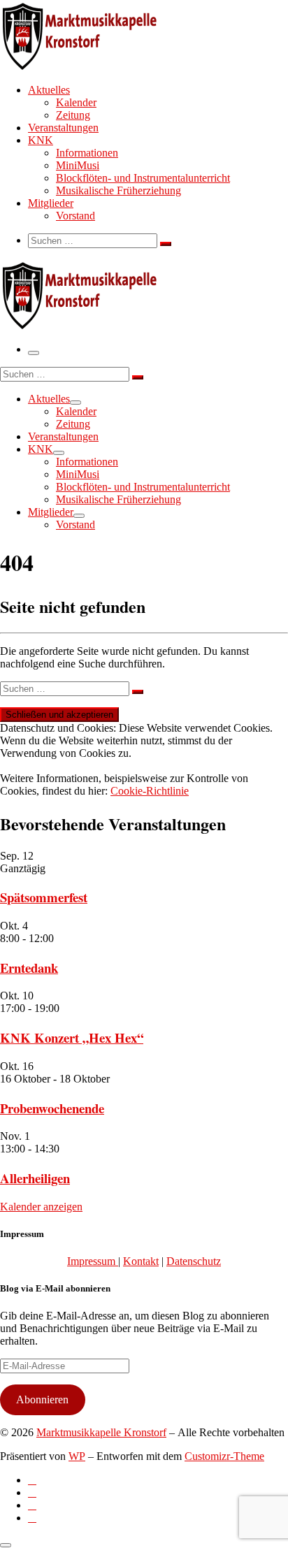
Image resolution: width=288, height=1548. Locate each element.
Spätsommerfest (43, 897)
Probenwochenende (52, 1108)
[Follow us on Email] (32, 1518)
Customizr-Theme (224, 1456)
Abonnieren (42, 1399)
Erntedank (29, 967)
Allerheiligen (35, 1178)
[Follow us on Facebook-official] (32, 1492)
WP (77, 1456)
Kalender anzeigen (41, 1207)
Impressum (92, 1261)
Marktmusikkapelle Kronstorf (101, 1432)
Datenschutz (193, 1261)
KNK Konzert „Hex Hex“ (71, 1037)
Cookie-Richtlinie (149, 791)
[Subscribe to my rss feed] (32, 1480)
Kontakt (141, 1261)
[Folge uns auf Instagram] (32, 1505)
